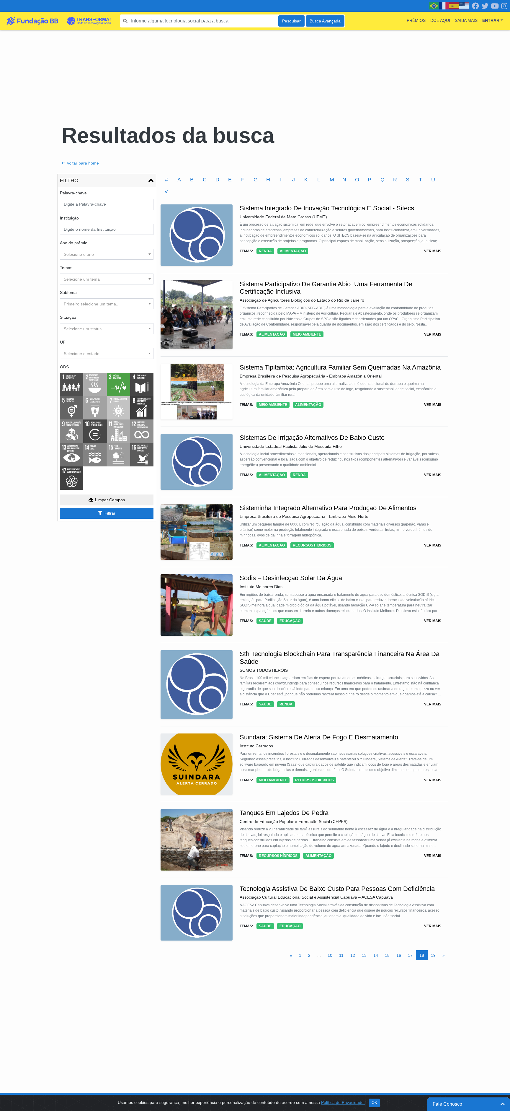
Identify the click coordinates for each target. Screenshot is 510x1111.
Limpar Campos (110, 499)
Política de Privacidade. (343, 1102)
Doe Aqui (440, 20)
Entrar (490, 20)
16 (398, 955)
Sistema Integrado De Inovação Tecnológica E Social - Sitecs (327, 208)
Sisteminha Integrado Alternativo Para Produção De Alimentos (328, 508)
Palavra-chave (73, 193)
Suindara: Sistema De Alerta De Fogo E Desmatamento (319, 737)
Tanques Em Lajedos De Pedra (284, 812)
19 (433, 955)
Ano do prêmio (73, 242)
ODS (64, 367)
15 (387, 955)
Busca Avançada (325, 21)
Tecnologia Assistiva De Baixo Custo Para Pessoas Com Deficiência (337, 888)
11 (341, 955)
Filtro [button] (69, 180)
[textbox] (107, 254)
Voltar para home (83, 163)
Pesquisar (291, 21)
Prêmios (416, 20)
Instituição (69, 218)
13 (364, 955)
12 (352, 955)
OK (374, 1103)
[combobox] (106, 254)
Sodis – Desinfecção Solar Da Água (291, 578)
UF (63, 342)
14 (375, 955)
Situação (68, 317)
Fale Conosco (447, 1104)
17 (410, 955)
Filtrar (109, 513)
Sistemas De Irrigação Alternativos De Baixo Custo (312, 437)
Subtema (68, 292)
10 (330, 955)
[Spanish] (454, 5)
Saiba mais (466, 20)
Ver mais (432, 251)
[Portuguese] (434, 5)
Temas (66, 267)
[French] (444, 5)
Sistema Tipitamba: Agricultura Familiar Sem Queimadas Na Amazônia (340, 367)
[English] (464, 5)
